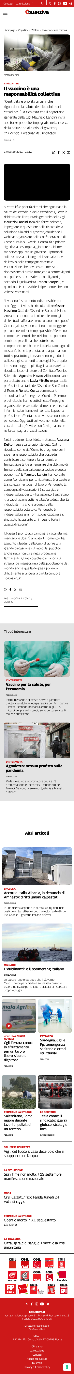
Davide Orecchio (47, 1135)
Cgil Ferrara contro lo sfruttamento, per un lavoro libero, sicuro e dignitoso (18, 1051)
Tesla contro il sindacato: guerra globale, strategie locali (53, 1122)
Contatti (8, 3)
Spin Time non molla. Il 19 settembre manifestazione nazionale (33, 1176)
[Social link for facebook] (54, 3)
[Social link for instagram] (59, 3)
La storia (37, 1362)
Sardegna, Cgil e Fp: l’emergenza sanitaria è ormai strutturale (53, 1046)
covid (26, 598)
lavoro (8, 601)
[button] (53, 152)
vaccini (15, 598)
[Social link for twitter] (49, 3)
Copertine (23, 30)
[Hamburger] (5, 13)
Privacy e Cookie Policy (37, 1367)
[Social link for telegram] (70, 3)
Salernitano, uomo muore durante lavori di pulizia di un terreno (18, 1122)
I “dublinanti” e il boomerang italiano (34, 969)
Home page (9, 30)
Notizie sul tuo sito (37, 1358)
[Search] (41, 3)
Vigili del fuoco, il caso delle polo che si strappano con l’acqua (34, 1153)
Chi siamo (37, 1346)
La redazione (23, 3)
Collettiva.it (37, 1311)
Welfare (35, 30)
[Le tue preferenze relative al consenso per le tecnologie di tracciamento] (67, 1367)
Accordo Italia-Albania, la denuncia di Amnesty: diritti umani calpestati (34, 895)
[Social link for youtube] (65, 3)
